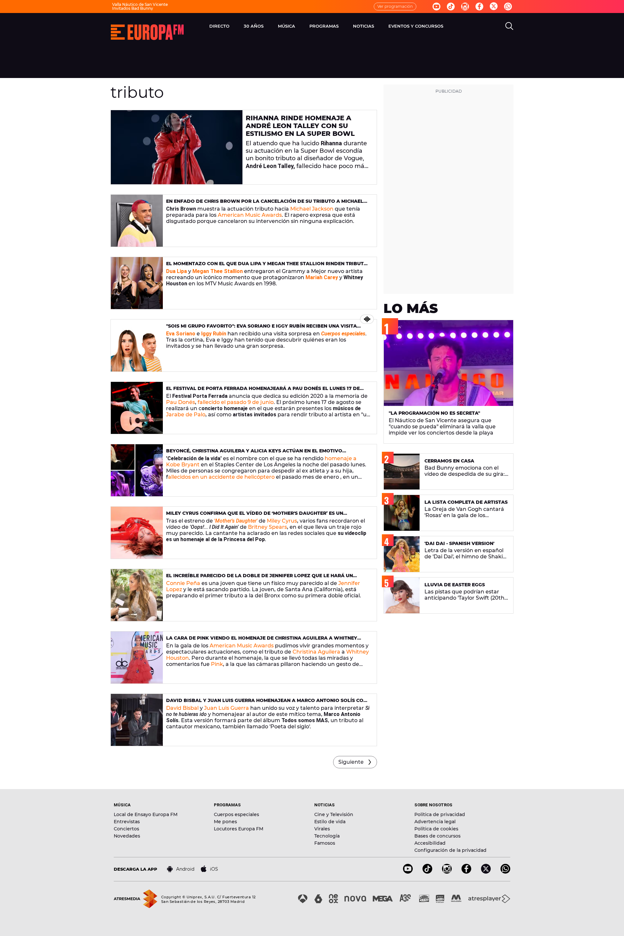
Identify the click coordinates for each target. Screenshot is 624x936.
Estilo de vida (329, 822)
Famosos (324, 843)
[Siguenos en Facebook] (479, 6)
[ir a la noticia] (176, 147)
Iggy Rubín (213, 334)
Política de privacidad (439, 814)
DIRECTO (219, 26)
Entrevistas (127, 822)
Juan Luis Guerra (226, 708)
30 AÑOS (254, 26)
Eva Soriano (180, 334)
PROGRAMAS (324, 26)
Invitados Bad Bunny (132, 8)
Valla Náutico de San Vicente (140, 4)
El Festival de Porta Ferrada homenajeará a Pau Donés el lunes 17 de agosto (263, 391)
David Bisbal (182, 708)
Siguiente (351, 762)
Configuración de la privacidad (450, 850)
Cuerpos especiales (236, 814)
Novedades (127, 836)
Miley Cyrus (282, 521)
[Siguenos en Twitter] (494, 6)
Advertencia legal (435, 822)
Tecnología (327, 836)
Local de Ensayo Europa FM (145, 814)
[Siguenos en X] (486, 872)
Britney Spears (267, 527)
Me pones (225, 822)
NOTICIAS (363, 26)
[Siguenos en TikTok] (427, 872)
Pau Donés (180, 402)
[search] (509, 26)
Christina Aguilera (316, 652)
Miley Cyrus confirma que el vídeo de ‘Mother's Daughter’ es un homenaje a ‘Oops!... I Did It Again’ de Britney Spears (254, 516)
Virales (322, 829)
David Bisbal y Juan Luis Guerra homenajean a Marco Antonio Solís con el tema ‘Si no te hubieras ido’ (266, 703)
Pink (217, 664)
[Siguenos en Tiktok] (451, 6)
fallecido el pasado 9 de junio (236, 402)
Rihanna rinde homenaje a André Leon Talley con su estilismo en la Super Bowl (300, 125)
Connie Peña (183, 583)
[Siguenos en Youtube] (436, 6)
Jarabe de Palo (185, 414)
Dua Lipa (176, 271)
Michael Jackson (312, 209)
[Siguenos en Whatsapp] (508, 6)
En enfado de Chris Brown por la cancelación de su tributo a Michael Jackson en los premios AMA (264, 204)
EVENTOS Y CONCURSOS (415, 26)
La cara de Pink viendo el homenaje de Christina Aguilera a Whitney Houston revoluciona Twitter (261, 640)
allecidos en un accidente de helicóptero (221, 477)
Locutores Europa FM (238, 829)
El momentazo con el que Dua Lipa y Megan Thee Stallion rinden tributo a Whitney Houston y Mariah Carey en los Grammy (267, 266)
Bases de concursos (437, 836)
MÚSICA (286, 26)
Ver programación (395, 6)
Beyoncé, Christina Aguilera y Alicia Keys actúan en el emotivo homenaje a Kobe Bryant (254, 453)
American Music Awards (250, 215)
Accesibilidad (430, 843)
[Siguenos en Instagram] (465, 6)
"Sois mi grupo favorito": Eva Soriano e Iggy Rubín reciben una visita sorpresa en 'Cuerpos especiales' (261, 328)
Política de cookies (436, 829)
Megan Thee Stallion (217, 271)
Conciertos (126, 829)
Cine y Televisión (333, 814)
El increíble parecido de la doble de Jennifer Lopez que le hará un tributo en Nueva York (259, 578)
